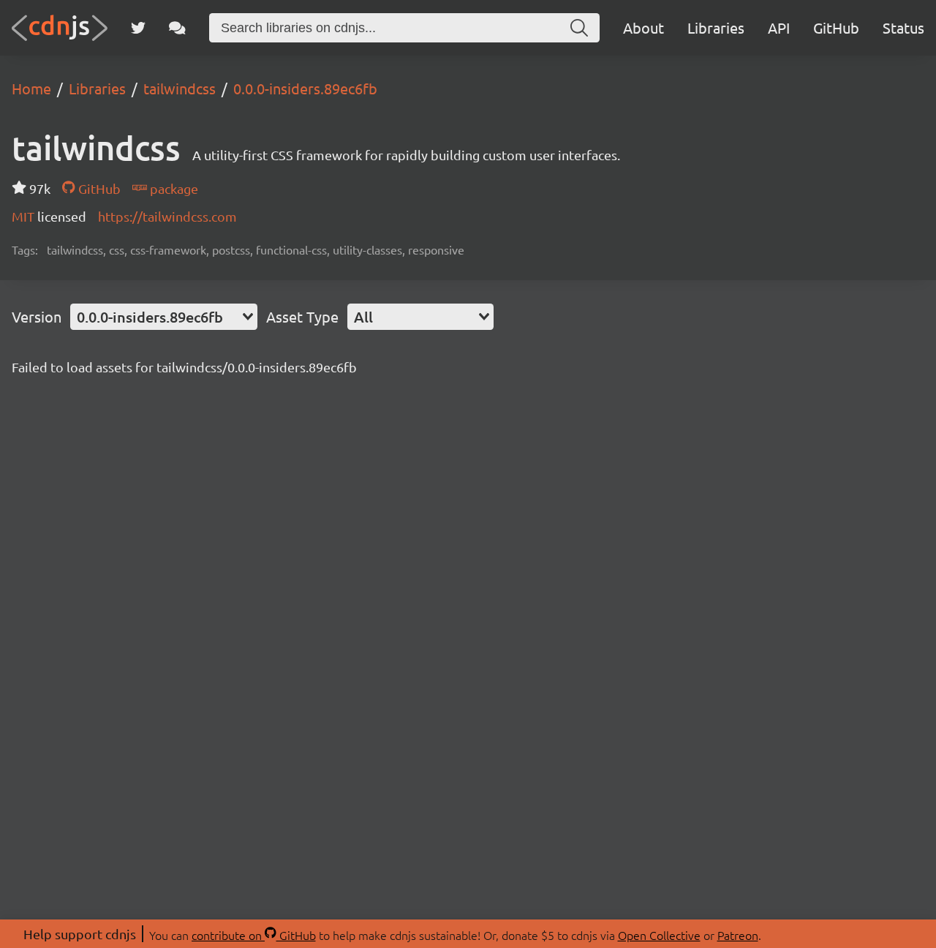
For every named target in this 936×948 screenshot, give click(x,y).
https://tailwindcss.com (167, 216)
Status (903, 27)
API (779, 27)
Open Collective (659, 935)
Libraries (715, 27)
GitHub (836, 27)
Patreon (737, 935)
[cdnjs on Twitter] (138, 28)
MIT (24, 216)
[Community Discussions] (177, 28)
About (643, 27)
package (172, 188)
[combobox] (163, 317)
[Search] (579, 28)
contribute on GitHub (254, 935)
